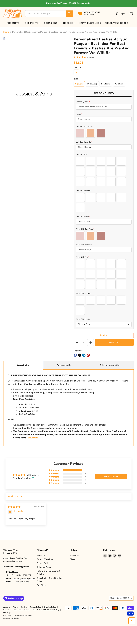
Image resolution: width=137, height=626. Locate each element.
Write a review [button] (111, 476)
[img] (14, 507)
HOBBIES (68, 23)
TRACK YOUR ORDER (116, 23)
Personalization (64, 365)
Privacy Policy (43, 563)
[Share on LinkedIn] (83, 355)
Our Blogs (41, 585)
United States (120, 598)
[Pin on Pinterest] (88, 355)
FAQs (72, 559)
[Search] (69, 13)
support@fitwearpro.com (24, 578)
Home (6, 32)
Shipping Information (110, 365)
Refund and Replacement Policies (16, 610)
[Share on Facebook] (75, 355)
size (76, 79)
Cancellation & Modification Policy (46, 610)
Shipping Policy (44, 567)
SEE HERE (33, 437)
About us (41, 555)
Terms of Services (45, 559)
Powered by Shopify (11, 618)
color (77, 68)
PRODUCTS (13, 23)
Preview (103, 335)
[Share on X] (79, 355)
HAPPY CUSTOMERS (90, 23)
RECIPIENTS (32, 23)
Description (23, 365)
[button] (54, 470)
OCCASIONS (51, 23)
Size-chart (74, 555)
